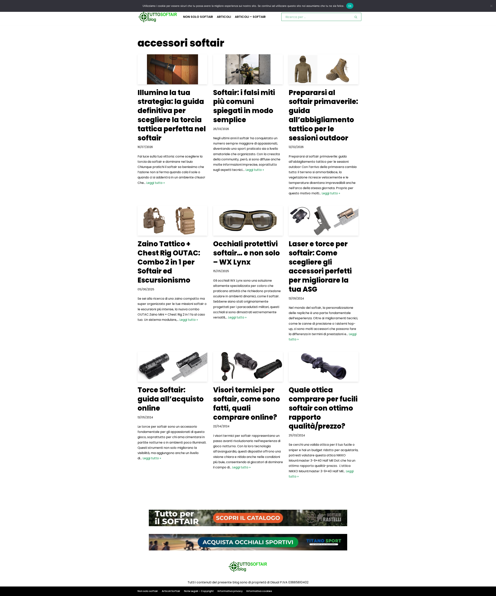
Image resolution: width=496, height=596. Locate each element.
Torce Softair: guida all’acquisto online (171, 399)
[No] (491, 6)
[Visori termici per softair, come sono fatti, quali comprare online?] (248, 367)
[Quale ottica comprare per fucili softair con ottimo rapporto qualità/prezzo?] (323, 367)
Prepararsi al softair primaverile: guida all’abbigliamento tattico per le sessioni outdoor (323, 115)
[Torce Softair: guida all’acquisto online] (172, 367)
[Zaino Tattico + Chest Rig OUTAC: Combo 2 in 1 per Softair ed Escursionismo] (172, 221)
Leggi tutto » (155, 183)
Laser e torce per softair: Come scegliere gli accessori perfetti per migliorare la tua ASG (320, 266)
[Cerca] (355, 17)
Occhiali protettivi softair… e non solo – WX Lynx (246, 253)
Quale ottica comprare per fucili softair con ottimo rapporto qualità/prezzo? (323, 408)
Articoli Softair (171, 591)
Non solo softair (198, 17)
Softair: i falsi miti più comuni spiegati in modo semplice (244, 106)
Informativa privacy (230, 591)
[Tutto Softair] (158, 17)
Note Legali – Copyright (199, 591)
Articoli (224, 17)
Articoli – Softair (250, 17)
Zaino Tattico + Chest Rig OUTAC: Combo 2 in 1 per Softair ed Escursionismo (169, 262)
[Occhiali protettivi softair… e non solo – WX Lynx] (248, 221)
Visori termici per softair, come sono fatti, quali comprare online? (246, 403)
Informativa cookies (259, 591)
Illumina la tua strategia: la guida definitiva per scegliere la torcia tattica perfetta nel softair (172, 115)
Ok (350, 5)
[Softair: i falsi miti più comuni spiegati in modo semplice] (248, 69)
